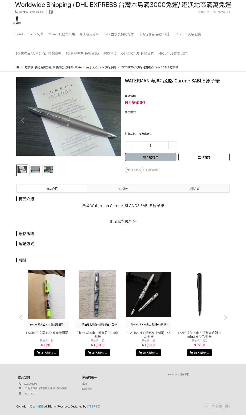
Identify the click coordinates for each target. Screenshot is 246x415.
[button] (115, 120)
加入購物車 (150, 157)
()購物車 (221, 11)
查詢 (84, 383)
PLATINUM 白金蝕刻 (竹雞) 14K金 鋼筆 (148, 334)
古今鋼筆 (38, 406)
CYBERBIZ (93, 406)
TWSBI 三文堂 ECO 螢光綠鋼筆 (46, 332)
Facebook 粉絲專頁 (178, 374)
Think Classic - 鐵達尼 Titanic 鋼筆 (97, 334)
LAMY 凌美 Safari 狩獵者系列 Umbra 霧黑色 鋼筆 (199, 334)
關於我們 (87, 388)
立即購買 (204, 157)
